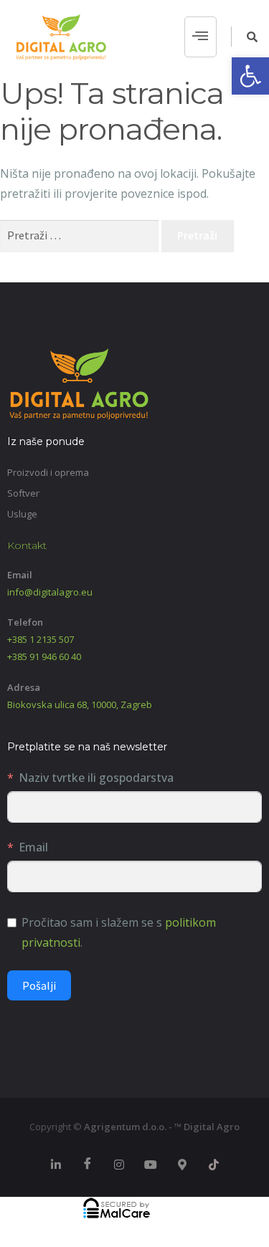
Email (33, 847)
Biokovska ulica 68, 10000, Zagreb (79, 704)
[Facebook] (87, 1164)
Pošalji (39, 985)
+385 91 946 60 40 (44, 656)
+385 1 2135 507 (40, 639)
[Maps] (182, 1164)
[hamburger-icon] (200, 37)
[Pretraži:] (80, 235)
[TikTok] (214, 1164)
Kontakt (27, 545)
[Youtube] (150, 1164)
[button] (250, 76)
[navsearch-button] (245, 36)
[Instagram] (119, 1164)
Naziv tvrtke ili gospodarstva (96, 777)
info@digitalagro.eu (50, 592)
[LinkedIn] (56, 1164)
